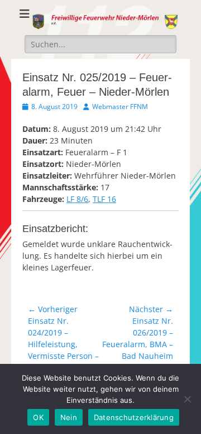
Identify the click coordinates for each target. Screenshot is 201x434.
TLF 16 (104, 199)
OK (38, 417)
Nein (68, 417)
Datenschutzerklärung (134, 417)
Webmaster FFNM (120, 106)
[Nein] (187, 399)
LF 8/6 (77, 199)
